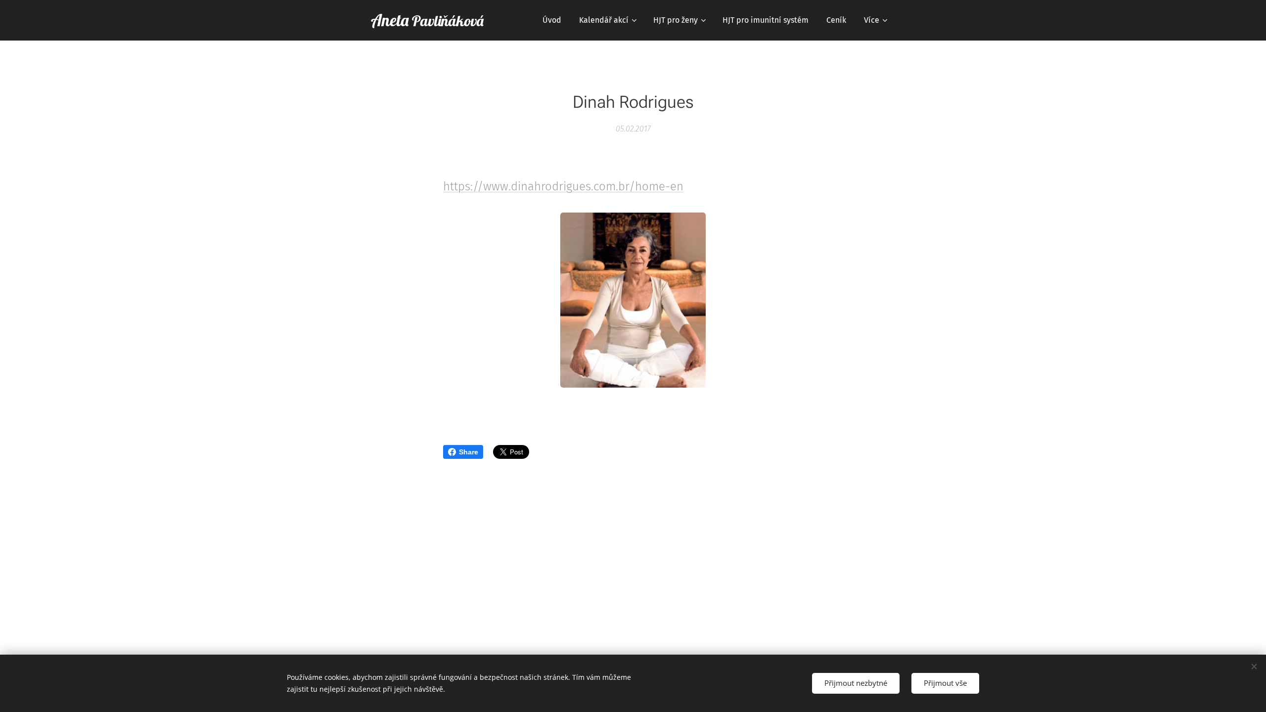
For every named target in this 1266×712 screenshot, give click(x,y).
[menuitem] (552, 20)
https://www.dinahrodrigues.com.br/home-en (563, 186)
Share (468, 452)
